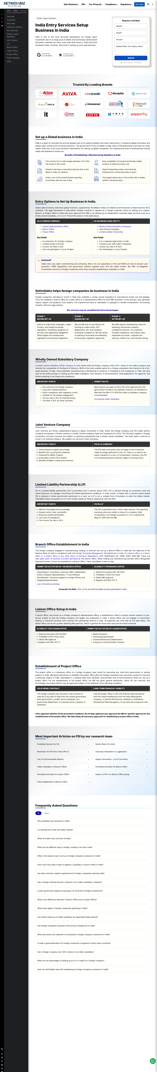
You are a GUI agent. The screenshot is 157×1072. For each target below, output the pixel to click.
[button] (148, 4)
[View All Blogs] (2, 11)
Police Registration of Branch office (52, 782)
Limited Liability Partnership (111, 232)
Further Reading (13, 58)
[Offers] (2, 25)
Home (8, 10)
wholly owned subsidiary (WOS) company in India (58, 365)
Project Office (12, 54)
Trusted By (11, 20)
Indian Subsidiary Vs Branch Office (52, 767)
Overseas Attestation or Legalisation (111, 752)
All (38, 813)
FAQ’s (9, 61)
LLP (8, 44)
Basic (47, 813)
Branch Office (12, 47)
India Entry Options (14, 27)
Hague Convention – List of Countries (111, 759)
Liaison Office (12, 51)
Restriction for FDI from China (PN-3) (53, 752)
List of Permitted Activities (48, 584)
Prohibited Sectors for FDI (48, 744)
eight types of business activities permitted (59, 559)
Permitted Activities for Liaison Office (53, 774)
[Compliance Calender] (2, 22)
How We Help (12, 30)
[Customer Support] (2, 18)
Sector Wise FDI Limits (105, 744)
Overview (10, 16)
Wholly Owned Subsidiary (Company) (115, 226)
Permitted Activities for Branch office (111, 767)
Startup (15, 10)
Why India (11, 23)
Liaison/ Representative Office (55, 226)
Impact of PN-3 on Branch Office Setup (112, 774)
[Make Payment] (2, 14)
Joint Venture (12, 40)
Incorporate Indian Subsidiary (107, 399)
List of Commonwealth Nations (50, 759)
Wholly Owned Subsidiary (13, 35)
